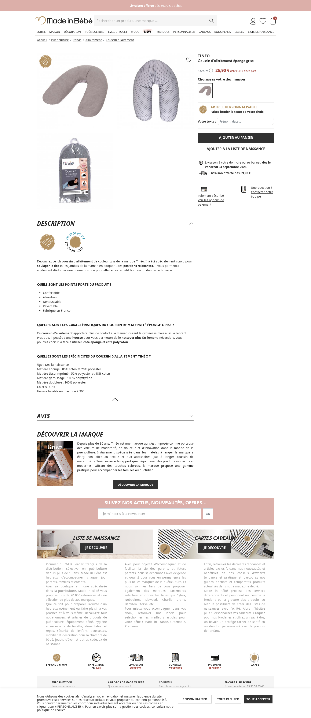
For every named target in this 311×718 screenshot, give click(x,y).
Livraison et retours (63, 686)
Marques (163, 32)
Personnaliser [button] (195, 699)
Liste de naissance (261, 32)
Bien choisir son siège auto (174, 686)
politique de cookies (51, 710)
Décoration (72, 32)
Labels (239, 32)
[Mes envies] (263, 21)
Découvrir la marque (135, 485)
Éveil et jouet (117, 32)
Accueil (42, 40)
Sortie (41, 32)
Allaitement (93, 40)
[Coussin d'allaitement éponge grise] (205, 90)
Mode (135, 32)
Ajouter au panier (236, 137)
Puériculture (94, 32)
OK (208, 514)
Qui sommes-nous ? (119, 686)
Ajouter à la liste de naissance (236, 148)
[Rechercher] (211, 20)
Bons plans (222, 32)
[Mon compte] (253, 21)
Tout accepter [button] (258, 699)
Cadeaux (205, 32)
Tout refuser (228, 699)
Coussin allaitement (120, 40)
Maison (54, 32)
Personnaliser (184, 32)
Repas (77, 40)
